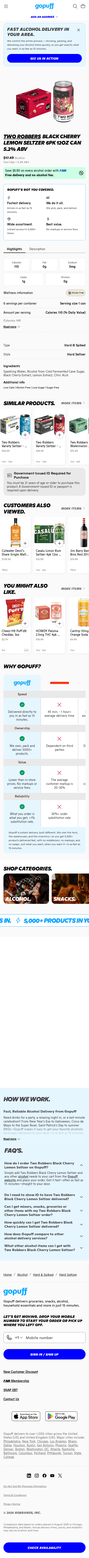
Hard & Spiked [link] (43, 1274)
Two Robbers (22, 136)
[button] (83, 6)
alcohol (23, 1176)
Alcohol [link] (22, 1274)
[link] (44, 6)
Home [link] (7, 1274)
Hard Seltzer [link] (68, 1274)
